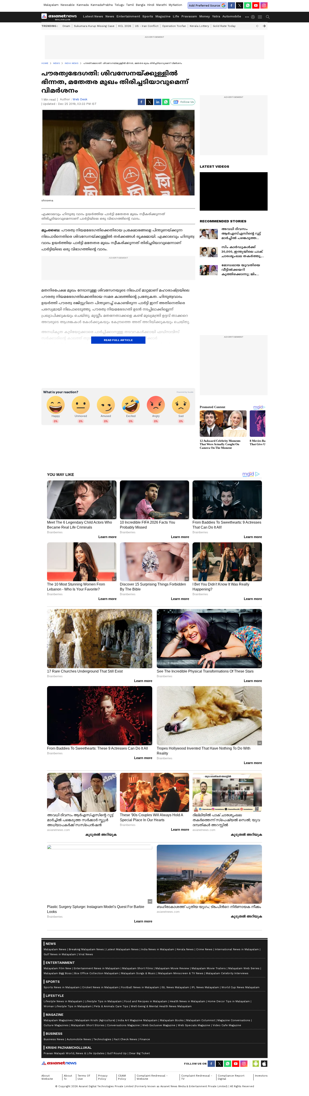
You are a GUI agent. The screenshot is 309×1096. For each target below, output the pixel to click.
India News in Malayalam (157, 949)
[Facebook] (231, 5)
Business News (54, 1039)
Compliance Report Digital (231, 1077)
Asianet (58, 1063)
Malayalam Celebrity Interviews (227, 973)
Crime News (204, 949)
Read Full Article (118, 340)
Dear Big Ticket (139, 1053)
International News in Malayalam (237, 949)
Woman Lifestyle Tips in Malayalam (68, 1006)
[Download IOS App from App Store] (264, 1064)
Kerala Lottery (199, 26)
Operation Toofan (174, 26)
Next (264, 26)
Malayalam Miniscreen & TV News (180, 973)
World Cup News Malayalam (240, 987)
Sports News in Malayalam (62, 987)
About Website (47, 1077)
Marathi (161, 5)
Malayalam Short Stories (88, 1025)
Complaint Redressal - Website (152, 1077)
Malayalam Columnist (200, 1020)
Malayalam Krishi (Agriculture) (95, 1020)
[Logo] (60, 17)
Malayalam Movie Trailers (209, 968)
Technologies (102, 1039)
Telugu (119, 5)
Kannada (82, 5)
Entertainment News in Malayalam (97, 968)
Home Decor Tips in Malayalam (229, 1001)
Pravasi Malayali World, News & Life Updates (74, 1053)
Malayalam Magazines (58, 1020)
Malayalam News (55, 949)
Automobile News (79, 1039)
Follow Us (187, 101)
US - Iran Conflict (146, 26)
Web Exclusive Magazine (158, 1025)
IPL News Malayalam (205, 987)
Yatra (216, 16)
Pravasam (189, 16)
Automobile (231, 16)
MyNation (175, 5)
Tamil (130, 5)
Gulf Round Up (117, 1053)
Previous (257, 26)
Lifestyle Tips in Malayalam (103, 1001)
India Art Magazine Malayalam (137, 1020)
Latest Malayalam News (122, 949)
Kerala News (185, 949)
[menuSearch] (268, 17)
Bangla (140, 5)
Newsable (67, 5)
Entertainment (128, 16)
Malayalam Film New (57, 968)
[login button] (254, 17)
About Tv (68, 1077)
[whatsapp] (247, 5)
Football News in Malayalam (140, 987)
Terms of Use (84, 1077)
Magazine (163, 16)
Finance (145, 1039)
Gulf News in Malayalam (60, 954)
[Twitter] (239, 5)
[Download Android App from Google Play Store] (255, 1064)
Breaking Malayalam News (86, 949)
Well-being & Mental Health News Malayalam (161, 1006)
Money (204, 16)
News (109, 16)
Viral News (85, 954)
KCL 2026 (124, 26)
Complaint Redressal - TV (196, 1077)
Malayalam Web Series (243, 968)
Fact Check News (125, 1039)
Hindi (150, 5)
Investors (261, 1075)
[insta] (264, 5)
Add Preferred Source (204, 5)
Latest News (93, 16)
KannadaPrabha (101, 5)
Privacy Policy (102, 1077)
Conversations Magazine (123, 1025)
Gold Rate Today (224, 26)
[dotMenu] (247, 16)
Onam (66, 26)
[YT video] (255, 5)
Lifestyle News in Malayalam (63, 1001)
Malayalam (51, 5)
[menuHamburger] (260, 16)
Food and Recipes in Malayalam (145, 1001)
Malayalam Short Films (137, 968)
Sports (147, 16)
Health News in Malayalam (187, 1001)
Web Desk (80, 99)
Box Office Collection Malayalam (96, 973)
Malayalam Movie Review (172, 968)
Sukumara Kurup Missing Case (94, 26)
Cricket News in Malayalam (100, 987)
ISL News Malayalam (175, 987)
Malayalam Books (172, 1020)
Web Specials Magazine (194, 1025)
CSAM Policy (122, 1077)
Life (176, 16)
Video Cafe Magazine (227, 1025)
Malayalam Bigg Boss (58, 973)
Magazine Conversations (233, 1020)
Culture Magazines (56, 1025)
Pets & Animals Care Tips (111, 1006)
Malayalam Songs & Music (138, 973)
